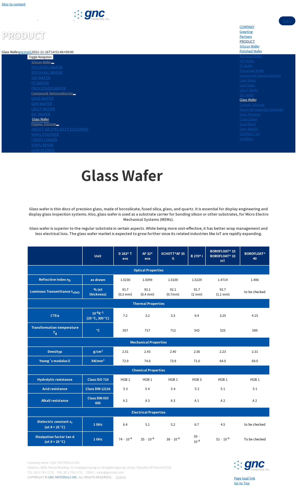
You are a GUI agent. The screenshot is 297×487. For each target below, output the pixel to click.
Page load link (244, 478)
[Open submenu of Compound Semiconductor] (74, 94)
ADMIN (121, 477)
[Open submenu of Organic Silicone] (57, 125)
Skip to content (13, 4)
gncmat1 (25, 51)
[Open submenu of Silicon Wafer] (52, 63)
